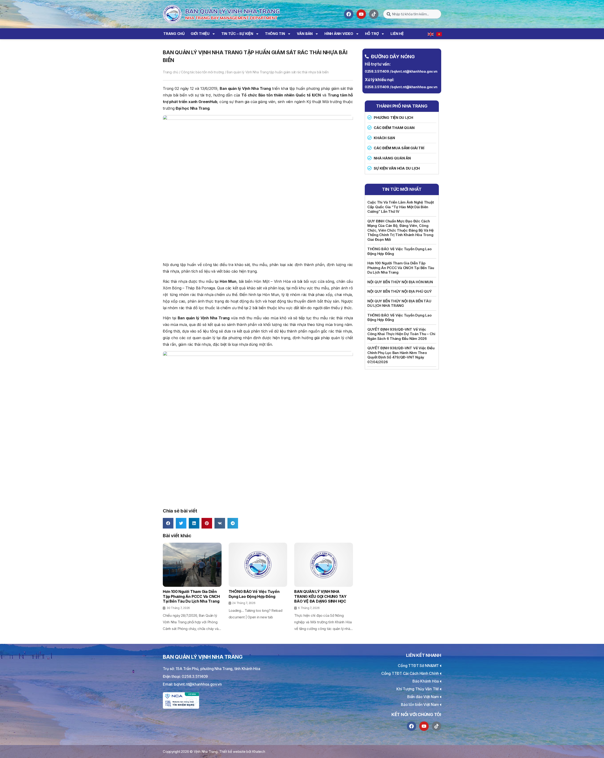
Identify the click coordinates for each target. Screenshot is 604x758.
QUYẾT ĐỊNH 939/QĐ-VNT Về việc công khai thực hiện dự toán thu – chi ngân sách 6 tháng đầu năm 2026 (401, 334)
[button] (168, 523)
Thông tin (275, 33)
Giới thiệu (200, 33)
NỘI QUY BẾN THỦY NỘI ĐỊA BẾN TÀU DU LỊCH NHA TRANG (399, 303)
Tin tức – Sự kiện (237, 33)
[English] (431, 33)
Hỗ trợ (372, 33)
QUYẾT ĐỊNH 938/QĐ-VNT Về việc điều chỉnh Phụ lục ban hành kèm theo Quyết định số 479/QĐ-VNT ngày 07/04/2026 (401, 355)
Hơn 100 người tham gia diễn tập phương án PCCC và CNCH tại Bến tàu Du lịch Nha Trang (400, 268)
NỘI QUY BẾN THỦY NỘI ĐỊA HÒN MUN (400, 282)
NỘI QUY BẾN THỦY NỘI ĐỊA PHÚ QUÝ (399, 291)
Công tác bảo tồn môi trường (202, 72)
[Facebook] (348, 14)
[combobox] (412, 14)
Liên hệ (396, 33)
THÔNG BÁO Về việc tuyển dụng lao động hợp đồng (399, 251)
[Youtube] (361, 14)
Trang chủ (174, 33)
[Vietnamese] (439, 33)
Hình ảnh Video (338, 33)
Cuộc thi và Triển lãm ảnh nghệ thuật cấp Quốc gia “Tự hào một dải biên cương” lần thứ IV (400, 207)
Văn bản (305, 33)
